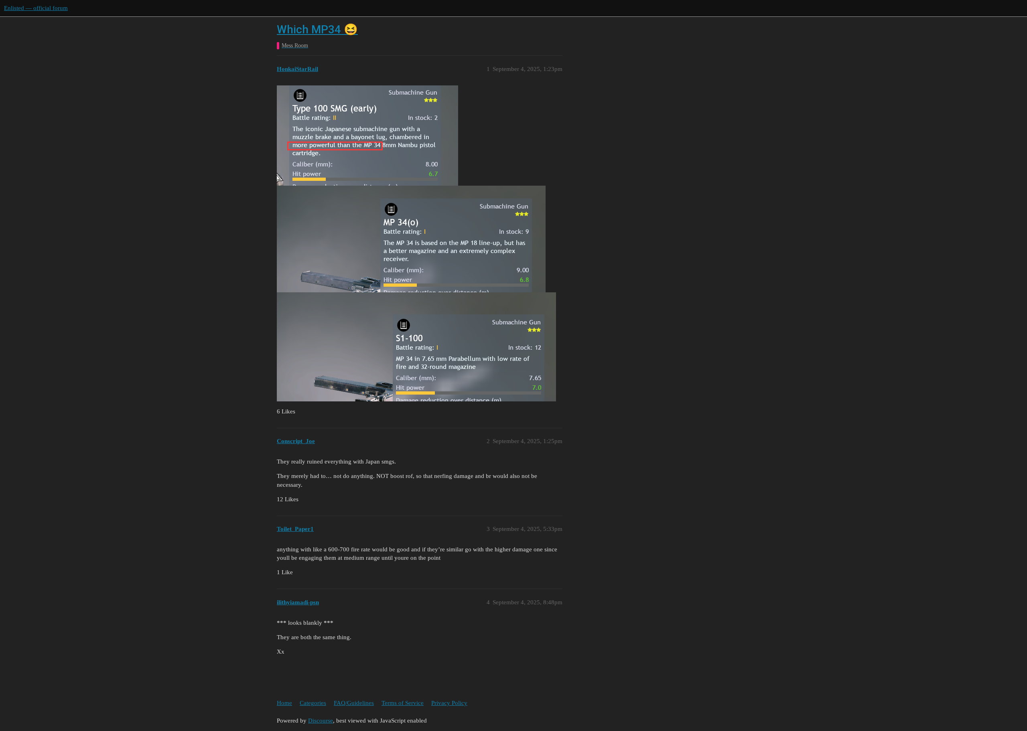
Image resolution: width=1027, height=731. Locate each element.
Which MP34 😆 (317, 29)
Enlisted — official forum (36, 8)
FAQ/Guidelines (354, 703)
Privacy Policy (449, 703)
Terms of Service (403, 703)
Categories (313, 703)
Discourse (320, 720)
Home (284, 703)
